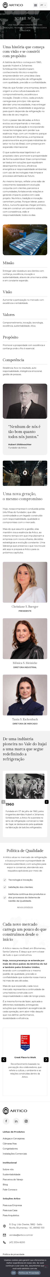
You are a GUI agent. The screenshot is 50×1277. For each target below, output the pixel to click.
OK (13, 1273)
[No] (45, 1266)
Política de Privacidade (29, 1273)
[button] (35, 5)
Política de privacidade (13, 1254)
